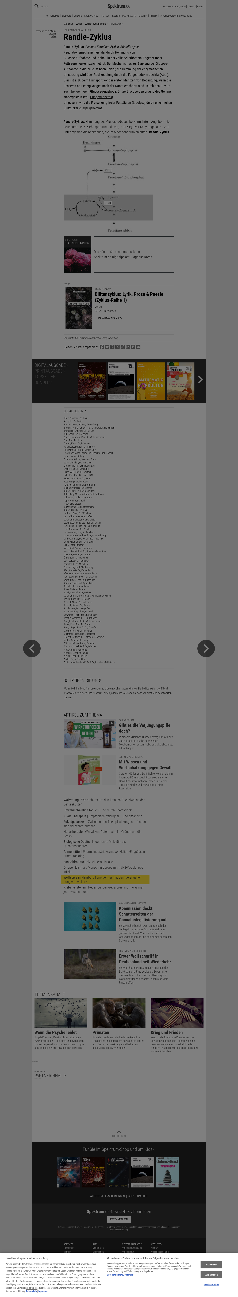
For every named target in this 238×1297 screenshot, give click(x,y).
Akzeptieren (211, 1264)
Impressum (43, 1291)
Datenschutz (31, 1291)
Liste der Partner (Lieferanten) (120, 1274)
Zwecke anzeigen (211, 1284)
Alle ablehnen (211, 1274)
